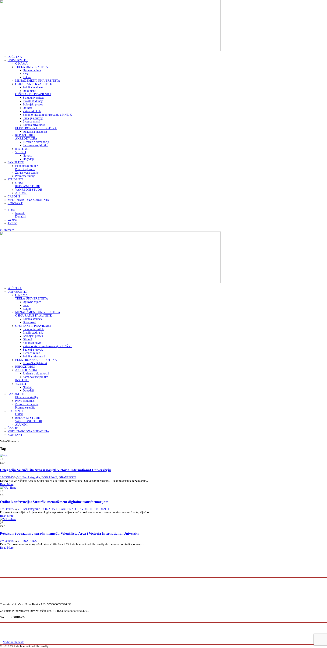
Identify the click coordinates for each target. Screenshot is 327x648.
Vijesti (11, 209)
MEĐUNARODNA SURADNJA (28, 199)
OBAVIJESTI (67, 477)
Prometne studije (25, 176)
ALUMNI (21, 193)
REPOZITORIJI (25, 135)
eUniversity (7, 229)
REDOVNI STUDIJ (27, 186)
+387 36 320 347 (10, 597)
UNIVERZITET (18, 60)
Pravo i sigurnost (25, 169)
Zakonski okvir (32, 111)
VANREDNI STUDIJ (28, 189)
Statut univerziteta (33, 97)
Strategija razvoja (33, 118)
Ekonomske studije (26, 165)
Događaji (28, 159)
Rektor (27, 77)
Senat (26, 73)
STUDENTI (15, 179)
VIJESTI (20, 152)
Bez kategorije (31, 477)
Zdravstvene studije (26, 172)
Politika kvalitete (33, 87)
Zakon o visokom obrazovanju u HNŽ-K (47, 114)
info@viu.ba (8, 594)
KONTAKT (15, 203)
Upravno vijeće (32, 70)
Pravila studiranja (33, 101)
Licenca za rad (31, 121)
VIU (20, 477)
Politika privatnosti (34, 124)
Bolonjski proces (33, 104)
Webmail (13, 219)
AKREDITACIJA (26, 138)
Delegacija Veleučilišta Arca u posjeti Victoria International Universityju (55, 470)
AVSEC (12, 223)
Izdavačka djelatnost (35, 131)
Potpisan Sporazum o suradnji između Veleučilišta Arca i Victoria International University (69, 533)
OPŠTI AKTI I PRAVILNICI (33, 94)
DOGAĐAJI (49, 477)
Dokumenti (29, 90)
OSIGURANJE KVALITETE (33, 84)
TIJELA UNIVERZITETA (31, 67)
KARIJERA (66, 509)
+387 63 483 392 (10, 601)
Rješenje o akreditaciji (36, 141)
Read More (6, 484)
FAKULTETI (16, 162)
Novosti (27, 155)
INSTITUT (22, 148)
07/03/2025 (7, 540)
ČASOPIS (14, 196)
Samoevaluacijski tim (35, 145)
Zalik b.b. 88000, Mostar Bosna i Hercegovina (12, 569)
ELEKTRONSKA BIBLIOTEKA (36, 128)
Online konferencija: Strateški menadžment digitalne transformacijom (54, 502)
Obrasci (27, 107)
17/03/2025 (7, 509)
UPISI (19, 182)
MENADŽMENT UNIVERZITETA (37, 80)
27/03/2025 (7, 477)
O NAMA (21, 63)
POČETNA (15, 56)
